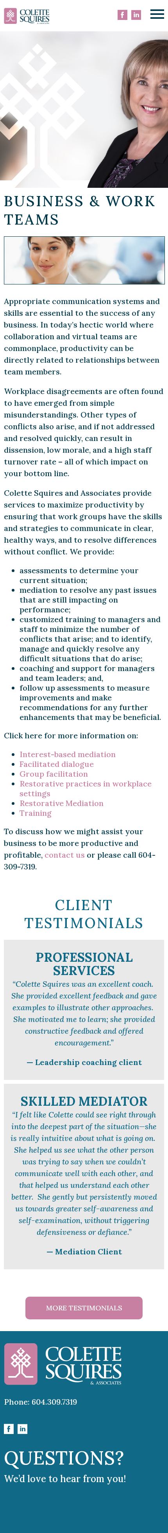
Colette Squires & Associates (26, 16)
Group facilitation (54, 774)
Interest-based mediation (68, 754)
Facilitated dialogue (57, 764)
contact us (65, 855)
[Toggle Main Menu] (157, 14)
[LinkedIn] (136, 15)
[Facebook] (122, 15)
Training (36, 813)
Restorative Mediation (62, 803)
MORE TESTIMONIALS (84, 1307)
